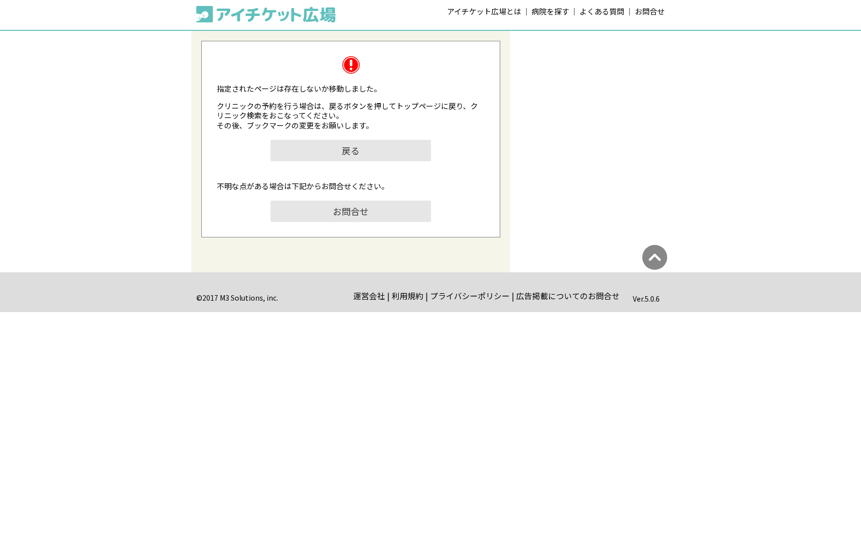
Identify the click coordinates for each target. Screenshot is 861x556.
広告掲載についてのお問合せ (568, 296)
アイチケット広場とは (484, 11)
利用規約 (408, 296)
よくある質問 (601, 11)
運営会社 (369, 296)
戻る (351, 150)
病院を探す (550, 11)
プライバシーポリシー (470, 296)
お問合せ (650, 11)
